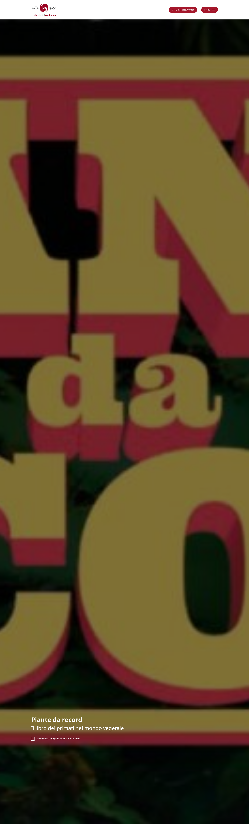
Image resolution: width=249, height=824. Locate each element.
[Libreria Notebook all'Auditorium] (44, 10)
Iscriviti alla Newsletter (183, 9)
